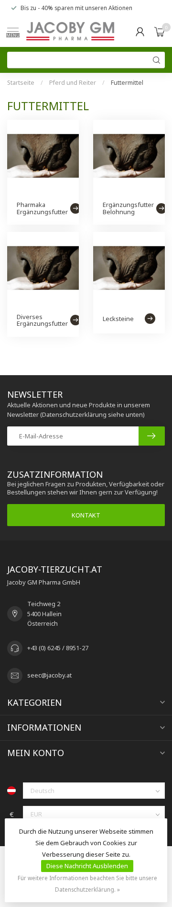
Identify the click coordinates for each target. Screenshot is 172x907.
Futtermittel (127, 83)
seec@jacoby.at (49, 675)
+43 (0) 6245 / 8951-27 (57, 647)
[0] (159, 31)
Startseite (20, 83)
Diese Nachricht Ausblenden (87, 865)
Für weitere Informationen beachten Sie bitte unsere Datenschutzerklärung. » (87, 883)
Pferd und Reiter (72, 83)
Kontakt (86, 515)
